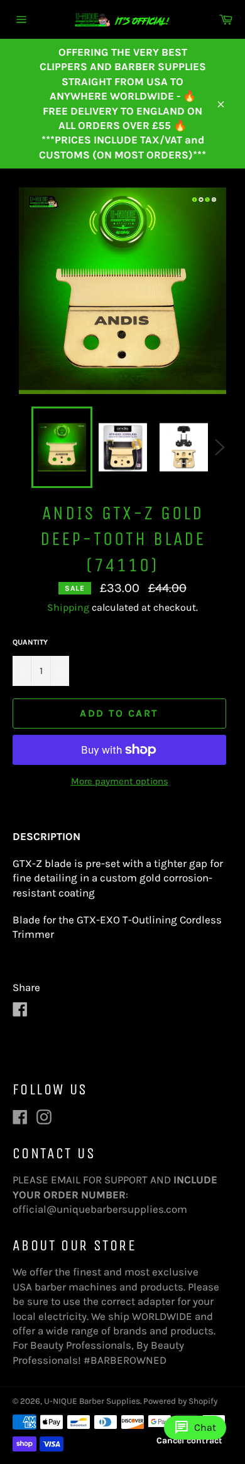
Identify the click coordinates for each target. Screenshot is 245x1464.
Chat (195, 1427)
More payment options (119, 781)
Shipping (68, 607)
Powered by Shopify (180, 1401)
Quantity (30, 642)
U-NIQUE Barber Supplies (92, 1401)
